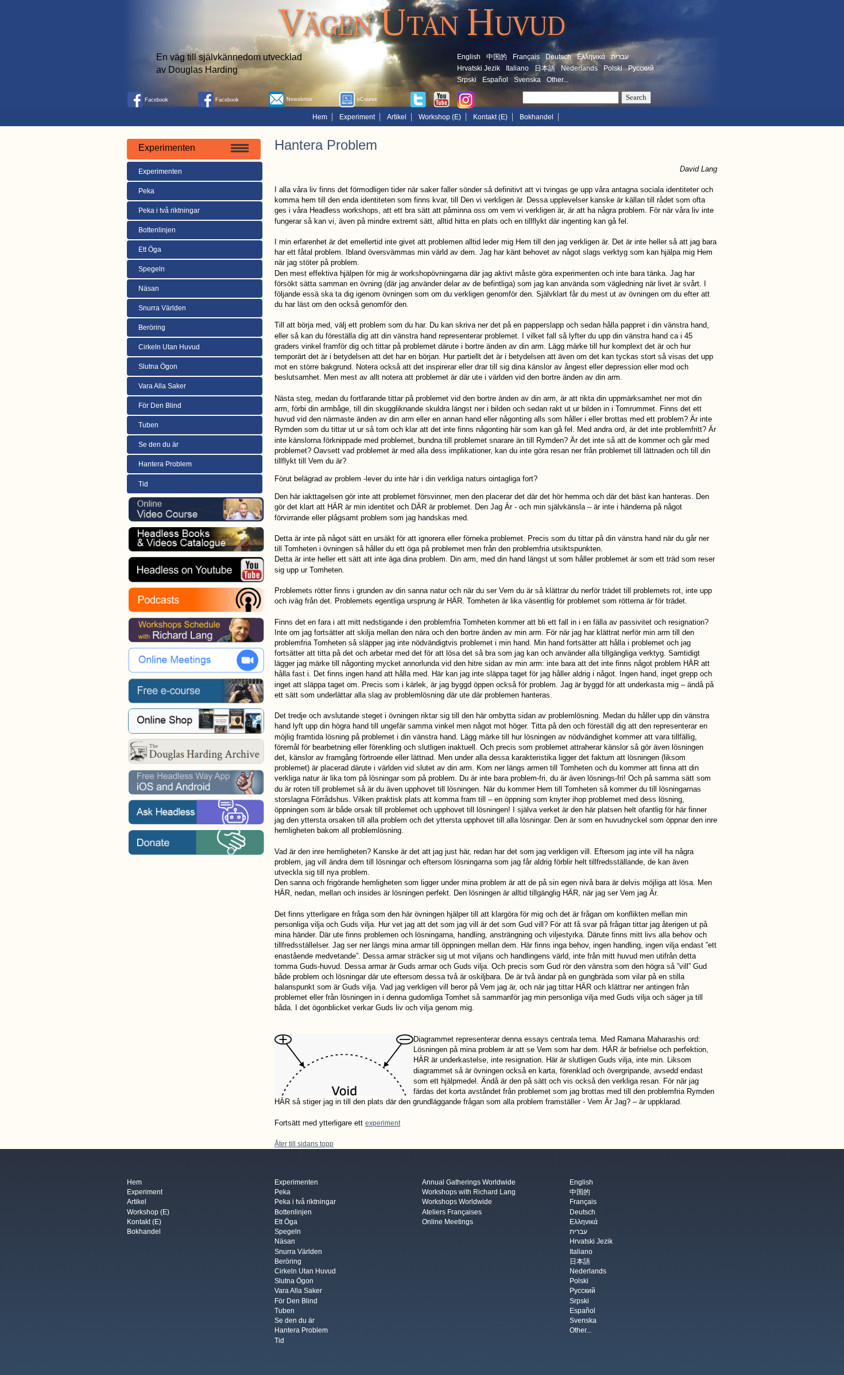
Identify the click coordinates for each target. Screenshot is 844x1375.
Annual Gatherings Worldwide (469, 1182)
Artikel (396, 117)
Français (526, 57)
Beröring (151, 328)
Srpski (467, 80)
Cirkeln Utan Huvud (169, 347)
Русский (641, 68)
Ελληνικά (591, 57)
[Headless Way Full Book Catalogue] (196, 539)
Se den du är (158, 445)
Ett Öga (149, 250)
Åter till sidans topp (304, 1144)
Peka (146, 191)
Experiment (357, 117)
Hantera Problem (165, 464)
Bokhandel (536, 117)
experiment (382, 1123)
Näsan (148, 289)
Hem (319, 117)
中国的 (496, 57)
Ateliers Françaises (452, 1212)
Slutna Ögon (157, 367)
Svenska (527, 80)
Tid (143, 484)
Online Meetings (447, 1222)
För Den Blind (159, 406)
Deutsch (558, 57)
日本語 (545, 68)
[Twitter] (418, 99)
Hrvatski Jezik (478, 68)
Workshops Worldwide (457, 1202)
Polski (612, 68)
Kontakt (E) (490, 117)
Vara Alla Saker (162, 386)
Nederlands (579, 68)
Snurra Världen (162, 308)
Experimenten (160, 172)
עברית (620, 57)
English (469, 57)
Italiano (517, 68)
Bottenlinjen (157, 230)
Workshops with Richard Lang (469, 1193)
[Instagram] (465, 99)
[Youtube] (441, 99)
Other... (557, 80)
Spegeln (151, 269)
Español (495, 80)
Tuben (148, 425)
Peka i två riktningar (169, 211)
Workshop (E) (440, 117)
